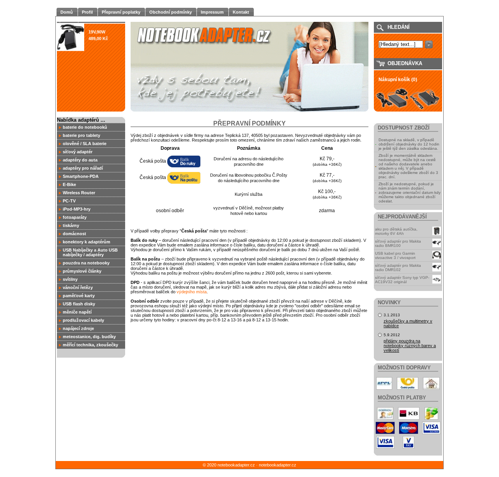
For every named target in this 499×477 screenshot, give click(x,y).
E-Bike (69, 184)
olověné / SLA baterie (84, 143)
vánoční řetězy (78, 287)
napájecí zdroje (78, 328)
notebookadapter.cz (277, 465)
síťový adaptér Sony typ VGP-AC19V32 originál (402, 279)
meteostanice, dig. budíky (89, 336)
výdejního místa (192, 291)
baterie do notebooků (85, 127)
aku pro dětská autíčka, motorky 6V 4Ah (396, 231)
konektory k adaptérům (86, 241)
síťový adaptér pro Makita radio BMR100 (398, 243)
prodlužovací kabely (83, 320)
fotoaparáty (75, 217)
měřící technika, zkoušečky (90, 344)
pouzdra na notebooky (86, 263)
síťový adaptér (77, 151)
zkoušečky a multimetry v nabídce (408, 323)
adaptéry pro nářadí (83, 168)
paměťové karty (79, 295)
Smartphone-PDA (81, 176)
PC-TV (69, 201)
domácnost (74, 233)
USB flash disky (79, 303)
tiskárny (71, 225)
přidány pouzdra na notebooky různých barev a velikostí (410, 346)
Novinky (389, 302)
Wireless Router (79, 192)
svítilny (70, 279)
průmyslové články (82, 271)
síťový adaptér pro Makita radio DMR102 (398, 267)
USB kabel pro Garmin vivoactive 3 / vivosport (395, 255)
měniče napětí (77, 312)
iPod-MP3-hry (76, 209)
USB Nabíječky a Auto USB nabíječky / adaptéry (90, 252)
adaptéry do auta (80, 160)
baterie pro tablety (81, 135)
